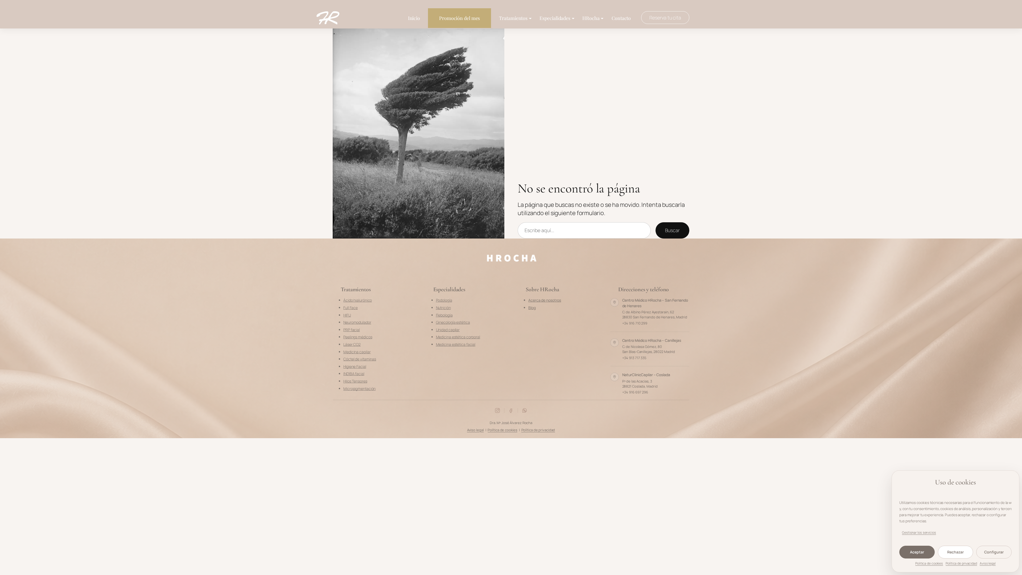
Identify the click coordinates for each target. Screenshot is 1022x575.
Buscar (672, 230)
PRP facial (351, 329)
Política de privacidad (961, 563)
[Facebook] (511, 410)
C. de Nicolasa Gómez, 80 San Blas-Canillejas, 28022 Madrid (648, 349)
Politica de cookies (929, 563)
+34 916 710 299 (635, 323)
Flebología (444, 315)
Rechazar (955, 552)
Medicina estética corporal (458, 336)
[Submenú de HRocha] (602, 18)
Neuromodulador (357, 322)
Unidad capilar (448, 329)
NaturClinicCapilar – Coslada (646, 374)
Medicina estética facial (456, 344)
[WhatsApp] (525, 410)
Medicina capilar (356, 351)
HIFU (347, 315)
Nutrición (443, 307)
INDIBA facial (353, 373)
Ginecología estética (453, 322)
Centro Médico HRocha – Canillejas (651, 340)
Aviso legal (988, 563)
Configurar (994, 552)
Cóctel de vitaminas (359, 359)
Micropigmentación (359, 388)
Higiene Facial (354, 366)
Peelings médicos (357, 336)
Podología (444, 300)
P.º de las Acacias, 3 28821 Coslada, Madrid (640, 384)
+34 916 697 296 (635, 392)
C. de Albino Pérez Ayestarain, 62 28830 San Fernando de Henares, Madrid (654, 314)
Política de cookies (502, 430)
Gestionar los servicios (919, 532)
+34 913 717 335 (634, 357)
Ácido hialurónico (357, 300)
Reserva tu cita (665, 17)
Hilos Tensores (355, 381)
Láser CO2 (352, 344)
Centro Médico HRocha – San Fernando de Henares (655, 303)
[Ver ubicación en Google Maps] (614, 302)
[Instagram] (497, 410)
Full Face (350, 307)
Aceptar (917, 552)
